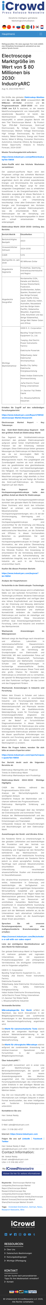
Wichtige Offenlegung (16, 1260)
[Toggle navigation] (41, 34)
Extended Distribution (18, 1207)
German (32, 1207)
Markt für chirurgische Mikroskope (21, 1044)
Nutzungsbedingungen (17, 1257)
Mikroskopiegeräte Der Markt (17, 1010)
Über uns (11, 1249)
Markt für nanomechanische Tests (21, 1029)
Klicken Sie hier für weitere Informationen (21, 1173)
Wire (22, 1209)
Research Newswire (10, 1209)
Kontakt (10, 1282)
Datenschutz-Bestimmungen (19, 1253)
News (39, 1207)
